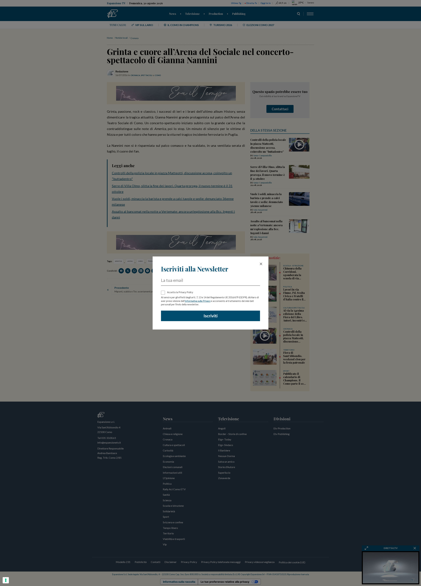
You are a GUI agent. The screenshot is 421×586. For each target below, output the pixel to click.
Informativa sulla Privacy (197, 301)
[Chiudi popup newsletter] (261, 264)
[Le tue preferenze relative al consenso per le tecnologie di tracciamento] (6, 580)
